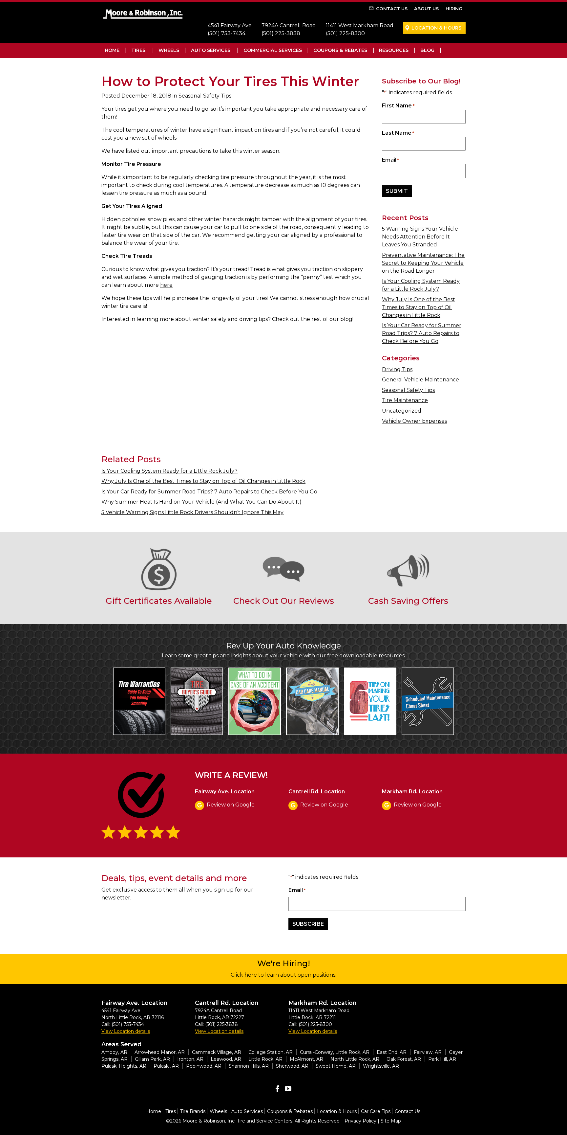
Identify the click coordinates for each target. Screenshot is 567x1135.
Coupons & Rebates (340, 50)
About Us (426, 8)
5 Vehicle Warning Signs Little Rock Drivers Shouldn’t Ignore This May (192, 512)
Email (390, 160)
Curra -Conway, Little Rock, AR (334, 1052)
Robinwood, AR (203, 1066)
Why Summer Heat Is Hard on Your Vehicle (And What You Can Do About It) (201, 502)
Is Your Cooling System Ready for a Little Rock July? (169, 471)
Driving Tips (397, 369)
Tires (138, 50)
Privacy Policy (360, 1121)
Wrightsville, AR (381, 1066)
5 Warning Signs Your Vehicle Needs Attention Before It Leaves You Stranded (420, 237)
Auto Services (210, 50)
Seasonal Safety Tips (408, 390)
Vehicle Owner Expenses (414, 421)
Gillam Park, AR (152, 1059)
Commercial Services (272, 50)
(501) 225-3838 (281, 33)
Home (112, 50)
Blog (427, 50)
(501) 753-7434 (226, 33)
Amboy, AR (114, 1052)
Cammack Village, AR (216, 1052)
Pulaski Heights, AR (123, 1066)
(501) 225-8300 (345, 33)
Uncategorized (401, 411)
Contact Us (392, 8)
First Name (398, 105)
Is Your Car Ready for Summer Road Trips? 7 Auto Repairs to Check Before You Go (421, 333)
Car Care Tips (375, 1111)
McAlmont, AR (306, 1059)
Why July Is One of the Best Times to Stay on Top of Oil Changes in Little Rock (418, 307)
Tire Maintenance (405, 400)
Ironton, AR (190, 1059)
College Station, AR (270, 1052)
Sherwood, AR (292, 1066)
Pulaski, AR (166, 1066)
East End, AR (392, 1052)
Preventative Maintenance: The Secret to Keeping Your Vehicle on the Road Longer (423, 263)
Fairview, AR (428, 1052)
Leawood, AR (226, 1059)
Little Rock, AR (265, 1059)
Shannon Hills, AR (249, 1066)
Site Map (391, 1121)
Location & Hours (436, 28)
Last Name (398, 133)
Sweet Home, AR (336, 1066)
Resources (394, 50)
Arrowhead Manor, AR (160, 1052)
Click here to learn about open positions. (283, 975)
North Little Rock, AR (354, 1059)
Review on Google (231, 805)
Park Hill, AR (442, 1059)
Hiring (454, 8)
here (166, 285)
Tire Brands (192, 1111)
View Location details (125, 1031)
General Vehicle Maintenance (420, 379)
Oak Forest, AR (404, 1059)
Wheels (168, 50)
